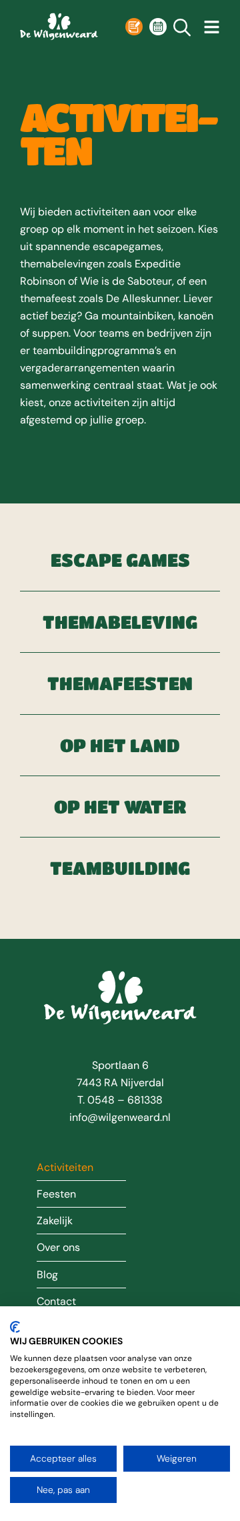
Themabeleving (120, 621)
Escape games (120, 559)
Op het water (120, 806)
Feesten (56, 1194)
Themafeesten (120, 683)
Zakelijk (55, 1221)
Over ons (58, 1247)
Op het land (120, 745)
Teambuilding (120, 868)
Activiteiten (65, 1167)
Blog (47, 1275)
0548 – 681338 (125, 1100)
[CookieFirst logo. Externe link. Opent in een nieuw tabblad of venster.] (15, 1327)
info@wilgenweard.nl (120, 1117)
